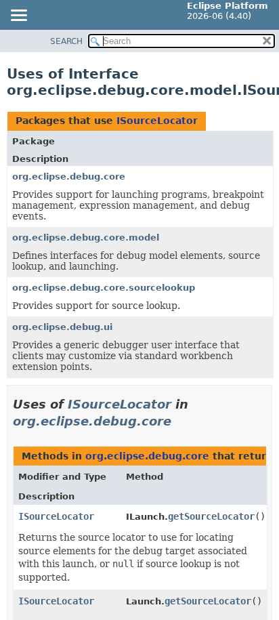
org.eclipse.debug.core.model (85, 237)
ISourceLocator (157, 120)
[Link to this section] (180, 421)
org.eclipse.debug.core (68, 176)
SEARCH (66, 41)
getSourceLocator (211, 516)
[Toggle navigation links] (18, 16)
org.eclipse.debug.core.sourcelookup (103, 288)
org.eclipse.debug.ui (62, 327)
